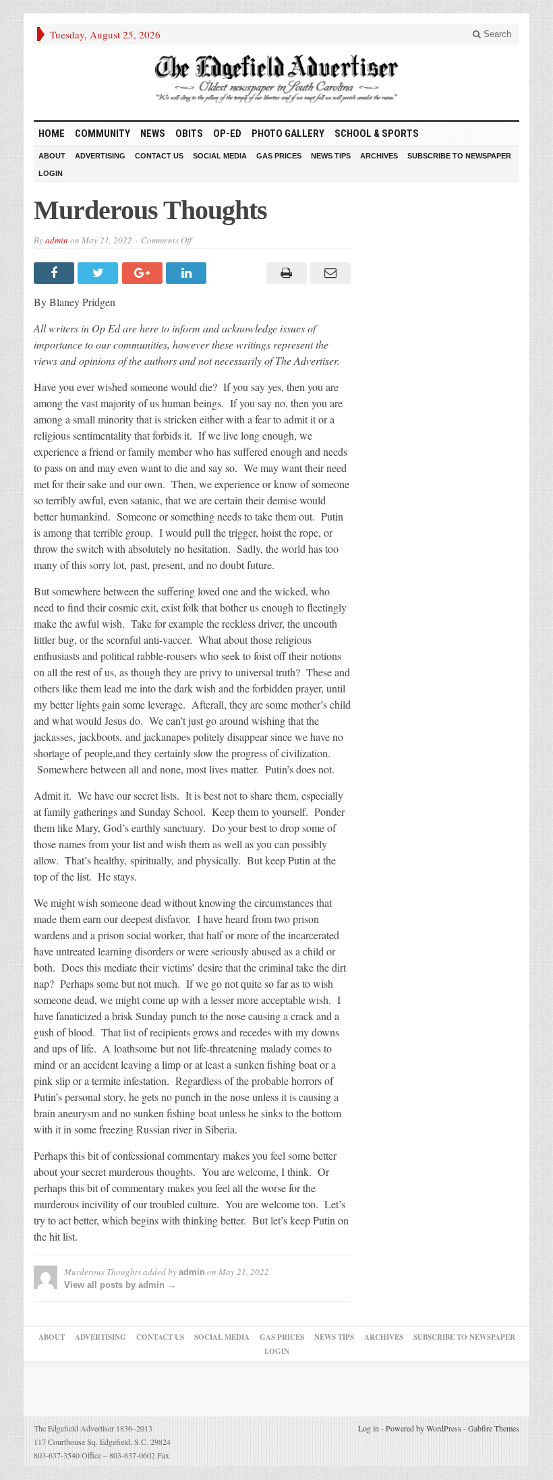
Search (496, 34)
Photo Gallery (288, 133)
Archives (379, 156)
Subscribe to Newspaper (459, 156)
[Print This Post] (284, 273)
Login (50, 173)
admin (56, 240)
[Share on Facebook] (56, 273)
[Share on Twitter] (99, 273)
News (152, 133)
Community (102, 133)
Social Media (220, 156)
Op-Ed (227, 133)
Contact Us (159, 156)
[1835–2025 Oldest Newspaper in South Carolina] (276, 78)
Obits (189, 133)
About (51, 156)
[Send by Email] (329, 273)
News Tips (331, 156)
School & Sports (376, 133)
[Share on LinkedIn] (188, 273)
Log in (368, 1428)
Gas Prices (278, 156)
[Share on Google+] (144, 273)
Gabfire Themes (493, 1428)
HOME (51, 133)
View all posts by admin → (120, 1285)
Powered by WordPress (423, 1428)
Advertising (100, 156)
